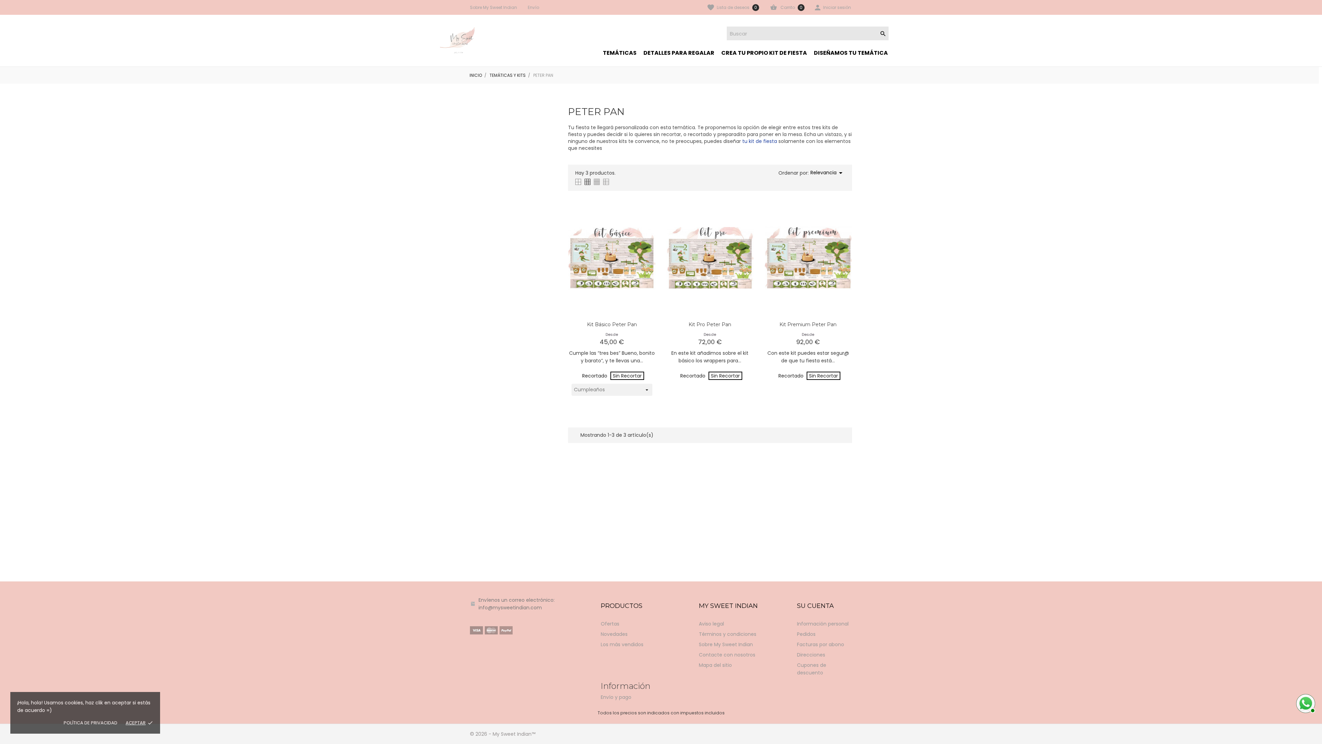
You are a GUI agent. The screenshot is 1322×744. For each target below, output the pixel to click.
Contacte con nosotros (727, 654)
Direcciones (811, 654)
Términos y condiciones (727, 634)
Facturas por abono (820, 644)
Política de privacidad (90, 723)
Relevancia (827, 173)
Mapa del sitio (715, 665)
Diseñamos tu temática (851, 53)
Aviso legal (711, 623)
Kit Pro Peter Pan (710, 324)
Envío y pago (616, 697)
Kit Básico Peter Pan (612, 324)
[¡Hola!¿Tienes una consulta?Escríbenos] (1305, 702)
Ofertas (610, 623)
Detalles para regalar (678, 53)
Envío (533, 7)
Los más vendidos (622, 644)
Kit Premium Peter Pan (808, 324)
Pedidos (806, 634)
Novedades (614, 634)
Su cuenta (815, 606)
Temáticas (620, 53)
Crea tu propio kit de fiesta (764, 53)
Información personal (823, 623)
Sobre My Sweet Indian (493, 7)
